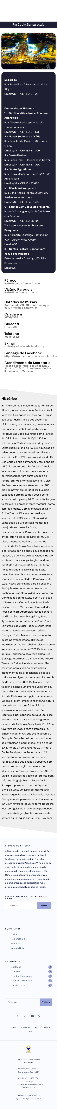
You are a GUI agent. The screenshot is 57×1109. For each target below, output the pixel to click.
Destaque (16, 967)
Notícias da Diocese (21, 980)
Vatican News (18, 948)
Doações (15, 971)
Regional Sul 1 (18, 938)
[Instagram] (25, 1016)
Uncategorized (18, 985)
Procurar (46, 1002)
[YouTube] (32, 1016)
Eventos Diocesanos (21, 976)
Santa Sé (15, 943)
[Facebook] (17, 1016)
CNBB (14, 934)
